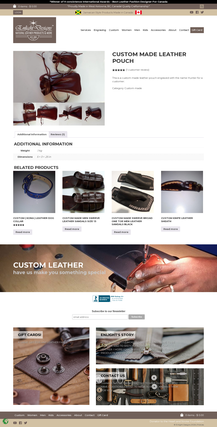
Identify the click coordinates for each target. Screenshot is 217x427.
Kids (145, 30)
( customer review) (137, 69)
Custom (114, 30)
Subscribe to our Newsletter (108, 311)
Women (127, 30)
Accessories (158, 30)
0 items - (27, 6)
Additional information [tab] (32, 134)
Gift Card (197, 30)
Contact (184, 30)
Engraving (100, 30)
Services (86, 30)
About (172, 30)
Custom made (133, 88)
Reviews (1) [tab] (58, 134)
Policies (200, 425)
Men (137, 30)
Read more (23, 232)
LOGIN (18, 12)
